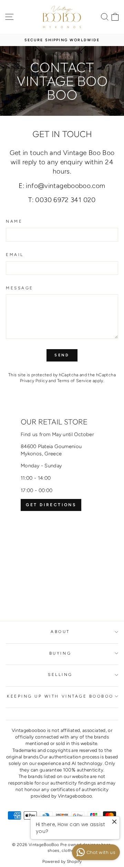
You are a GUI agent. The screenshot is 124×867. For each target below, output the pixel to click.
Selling (60, 674)
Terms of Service (74, 380)
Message (19, 288)
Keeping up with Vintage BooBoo (60, 696)
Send (61, 355)
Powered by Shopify (62, 861)
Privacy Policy (34, 380)
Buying (60, 653)
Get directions (51, 504)
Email (15, 254)
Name (14, 221)
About (60, 631)
